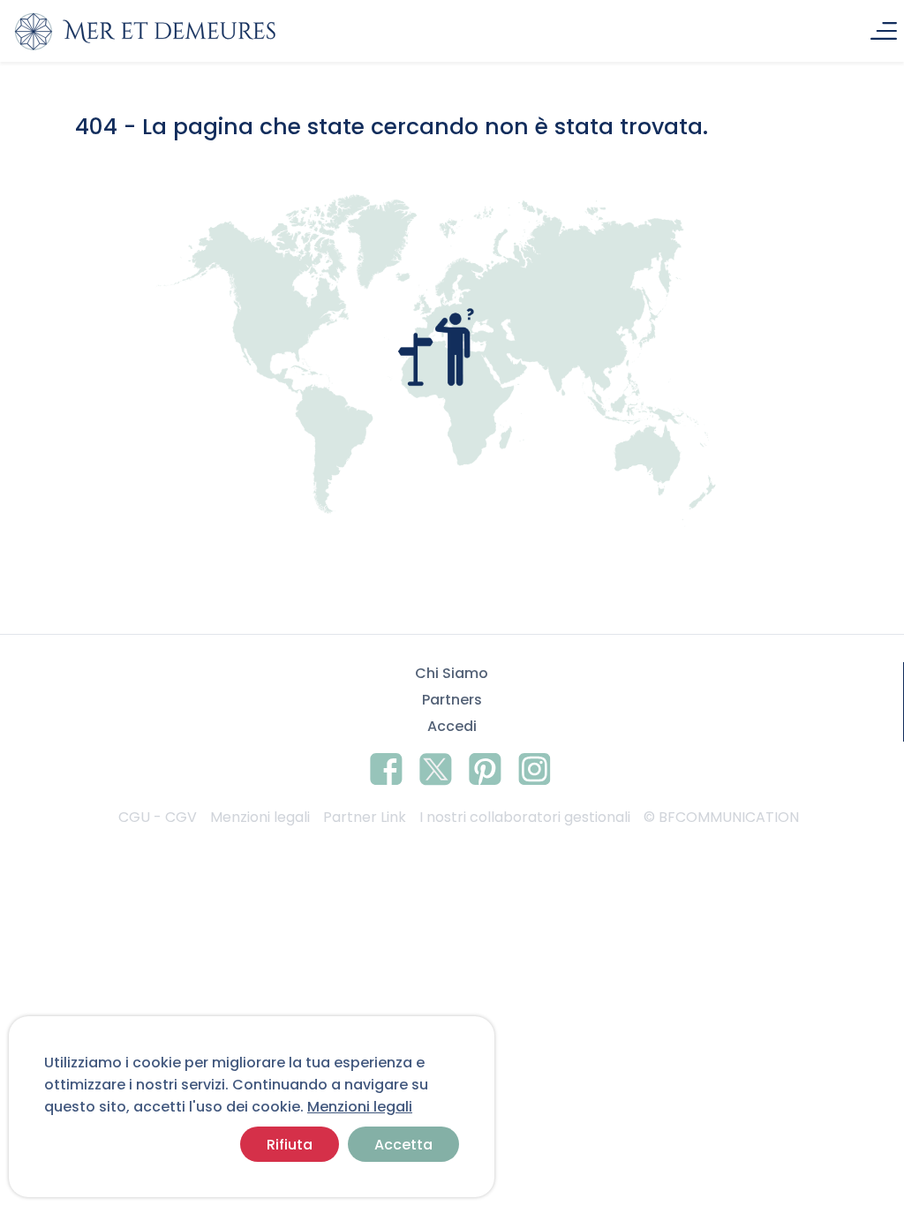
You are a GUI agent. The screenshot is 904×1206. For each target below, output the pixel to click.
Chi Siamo (451, 673)
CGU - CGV (157, 817)
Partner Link (364, 817)
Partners (452, 700)
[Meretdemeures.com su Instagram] (534, 766)
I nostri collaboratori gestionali (524, 817)
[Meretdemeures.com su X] (435, 766)
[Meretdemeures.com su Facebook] (386, 766)
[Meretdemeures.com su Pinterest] (485, 766)
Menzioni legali (359, 1107)
